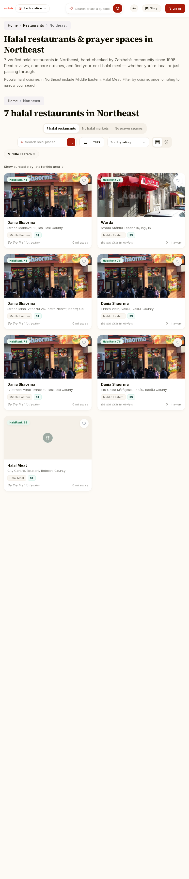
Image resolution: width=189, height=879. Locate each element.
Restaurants (33, 25)
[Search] (117, 8)
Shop (154, 8)
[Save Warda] (178, 181)
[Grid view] (157, 142)
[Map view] (166, 142)
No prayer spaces (129, 128)
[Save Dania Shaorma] (84, 181)
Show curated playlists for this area (32, 167)
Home (13, 25)
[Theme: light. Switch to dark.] (134, 8)
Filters (95, 142)
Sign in (175, 8)
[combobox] (93, 8)
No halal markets (95, 128)
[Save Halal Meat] (84, 423)
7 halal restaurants (61, 128)
